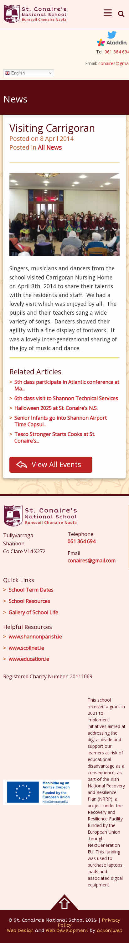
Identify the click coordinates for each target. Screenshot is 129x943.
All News (50, 147)
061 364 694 (81, 541)
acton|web (109, 930)
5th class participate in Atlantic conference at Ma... (66, 385)
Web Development (67, 930)
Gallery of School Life (33, 612)
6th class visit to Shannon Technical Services (66, 398)
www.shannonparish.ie (35, 636)
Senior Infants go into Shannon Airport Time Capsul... (60, 421)
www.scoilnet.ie (26, 647)
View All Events (56, 464)
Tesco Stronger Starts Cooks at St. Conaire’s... (54, 437)
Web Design (20, 930)
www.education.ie (29, 658)
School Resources (29, 601)
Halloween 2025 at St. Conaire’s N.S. (56, 408)
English (17, 72)
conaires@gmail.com (92, 560)
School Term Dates (31, 589)
